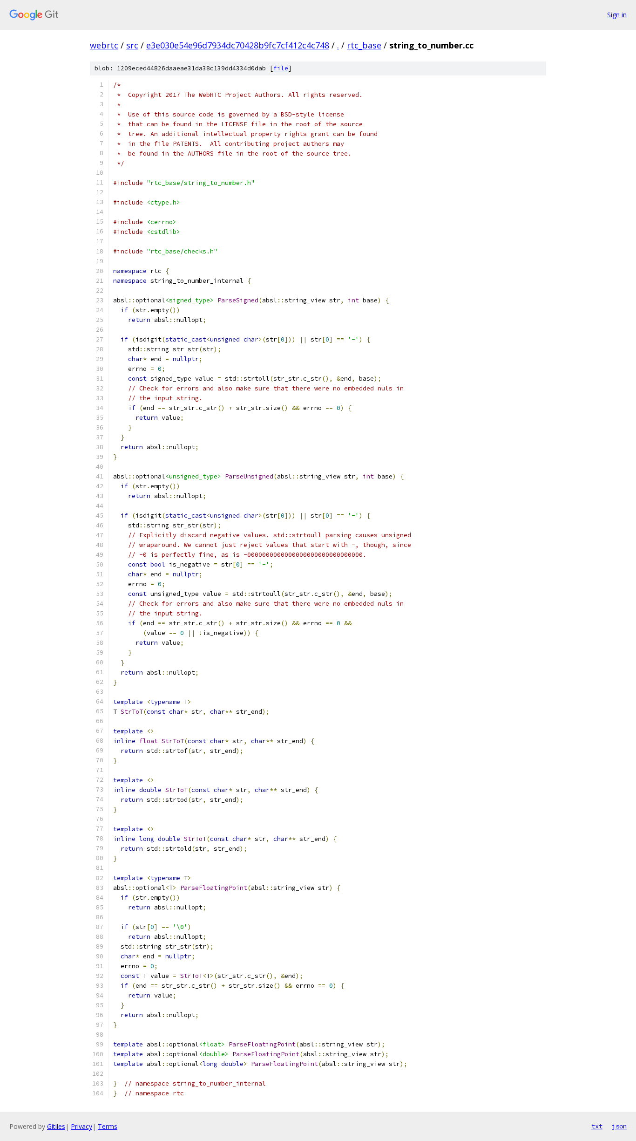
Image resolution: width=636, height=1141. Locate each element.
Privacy (81, 1126)
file (280, 68)
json (619, 1126)
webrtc (104, 45)
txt (596, 1126)
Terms (107, 1126)
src (132, 45)
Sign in (617, 14)
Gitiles (56, 1126)
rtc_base (364, 45)
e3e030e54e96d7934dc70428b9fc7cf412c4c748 (237, 45)
